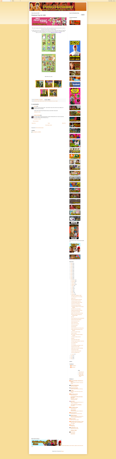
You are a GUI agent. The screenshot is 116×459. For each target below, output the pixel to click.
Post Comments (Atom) (39, 127)
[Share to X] (47, 99)
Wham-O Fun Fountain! (75, 323)
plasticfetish (73, 433)
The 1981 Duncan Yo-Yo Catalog (76, 296)
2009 (71, 278)
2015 (71, 270)
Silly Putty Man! (73, 326)
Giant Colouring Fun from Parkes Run (77, 328)
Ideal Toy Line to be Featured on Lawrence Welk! (76, 315)
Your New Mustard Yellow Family (76, 302)
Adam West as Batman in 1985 (76, 295)
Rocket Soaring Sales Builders (76, 319)
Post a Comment (35, 121)
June (72, 288)
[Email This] (45, 99)
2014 (71, 271)
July (72, 287)
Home (49, 123)
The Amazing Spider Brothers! (76, 305)
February (73, 294)
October (72, 282)
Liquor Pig (72, 425)
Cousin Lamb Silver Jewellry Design (81, 375)
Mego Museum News (74, 394)
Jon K (35, 106)
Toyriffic (72, 390)
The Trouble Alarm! (74, 342)
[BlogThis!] (46, 99)
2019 (71, 264)
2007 (71, 357)
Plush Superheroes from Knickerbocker (77, 318)
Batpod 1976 (73, 298)
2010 (71, 277)
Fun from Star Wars (74, 325)
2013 (71, 273)
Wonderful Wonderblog (75, 385)
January (72, 354)
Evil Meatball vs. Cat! (74, 427)
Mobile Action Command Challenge (77, 348)
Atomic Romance (74, 412)
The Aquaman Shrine (74, 407)
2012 (71, 274)
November (73, 281)
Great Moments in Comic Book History (76, 413)
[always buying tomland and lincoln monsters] (74, 238)
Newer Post (34, 123)
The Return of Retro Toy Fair (76, 336)
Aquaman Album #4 (73, 408)
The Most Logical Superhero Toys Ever (77, 341)
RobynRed (73, 367)
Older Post (64, 123)
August (72, 285)
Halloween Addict (74, 430)
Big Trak (72, 316)
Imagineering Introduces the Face (76, 310)
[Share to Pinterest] (49, 99)
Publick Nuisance (74, 415)
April (72, 291)
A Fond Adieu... (73, 405)
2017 (71, 267)
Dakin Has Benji (74, 333)
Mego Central (81, 373)
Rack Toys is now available (75, 419)
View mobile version (48, 125)
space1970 (73, 401)
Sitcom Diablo (73, 418)
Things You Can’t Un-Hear (74, 428)
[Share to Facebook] (48, 99)
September (73, 284)
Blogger (62, 451)
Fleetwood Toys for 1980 (75, 346)
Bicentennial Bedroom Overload (76, 299)
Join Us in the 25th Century (75, 331)
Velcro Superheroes (74, 322)
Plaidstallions (74, 365)
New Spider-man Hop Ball (75, 311)
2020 (71, 263)
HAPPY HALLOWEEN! (74, 386)
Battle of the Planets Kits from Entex (77, 313)
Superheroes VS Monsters (75, 303)
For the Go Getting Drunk (75, 352)
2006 (71, 358)
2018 (71, 266)
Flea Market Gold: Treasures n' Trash (77, 421)
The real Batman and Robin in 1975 (77, 345)
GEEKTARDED (73, 410)
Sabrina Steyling (37, 115)
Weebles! (72, 338)
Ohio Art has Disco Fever (75, 321)
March (72, 292)
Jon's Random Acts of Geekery (76, 404)
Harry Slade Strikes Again (75, 339)
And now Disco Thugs (74, 349)
